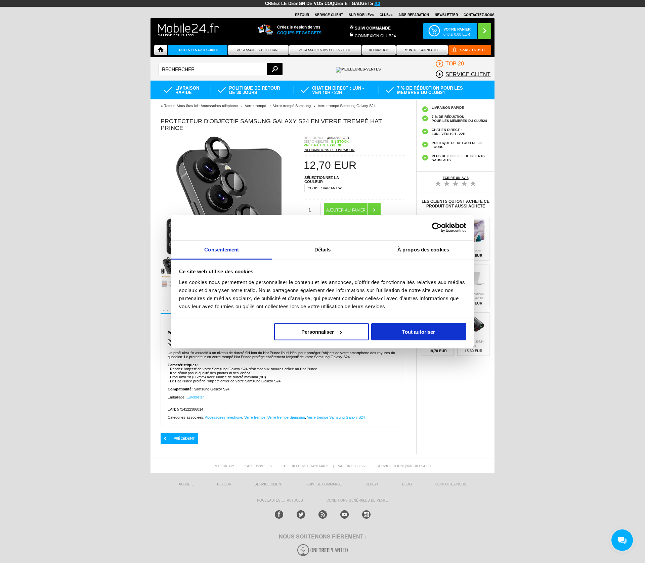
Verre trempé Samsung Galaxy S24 (336, 417)
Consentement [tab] (221, 249)
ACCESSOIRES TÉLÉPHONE (258, 50)
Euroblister (195, 397)
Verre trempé (254, 417)
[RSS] (322, 514)
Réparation (379, 50)
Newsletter (446, 14)
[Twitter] (301, 514)
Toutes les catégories (197, 50)
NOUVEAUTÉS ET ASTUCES (280, 500)
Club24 (386, 14)
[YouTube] (344, 514)
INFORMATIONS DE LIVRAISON (329, 150)
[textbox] (221, 69)
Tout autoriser (418, 332)
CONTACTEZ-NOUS (479, 14)
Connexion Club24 (375, 35)
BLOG (407, 484)
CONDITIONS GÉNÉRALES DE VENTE (357, 500)
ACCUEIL (186, 484)
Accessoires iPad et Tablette (325, 50)
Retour (169, 106)
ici (377, 3)
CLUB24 (372, 484)
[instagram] (366, 514)
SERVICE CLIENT (329, 14)
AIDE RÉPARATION (413, 14)
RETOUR (302, 14)
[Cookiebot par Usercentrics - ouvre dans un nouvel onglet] (436, 228)
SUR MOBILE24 (361, 14)
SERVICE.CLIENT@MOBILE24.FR (404, 466)
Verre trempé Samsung (286, 417)
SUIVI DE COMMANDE (324, 484)
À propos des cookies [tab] (423, 249)
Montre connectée (422, 50)
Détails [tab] (322, 249)
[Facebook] (279, 514)
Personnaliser (317, 332)
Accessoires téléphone (223, 417)
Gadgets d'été (473, 50)
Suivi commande (373, 28)
